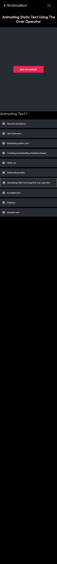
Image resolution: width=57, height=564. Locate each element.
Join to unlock (28, 69)
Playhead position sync (18, 143)
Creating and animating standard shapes (26, 153)
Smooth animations (16, 124)
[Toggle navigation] (49, 5)
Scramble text (13, 193)
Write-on (11, 163)
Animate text (13, 212)
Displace (11, 202)
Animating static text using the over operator (28, 183)
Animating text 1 (13, 113)
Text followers (14, 133)
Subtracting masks (16, 173)
